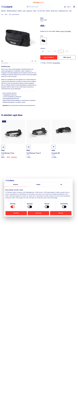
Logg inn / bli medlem (65, 31)
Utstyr (6, 14)
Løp (24, 11)
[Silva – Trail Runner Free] (13, 139)
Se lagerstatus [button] (56, 63)
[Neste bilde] (35, 61)
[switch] (30, 207)
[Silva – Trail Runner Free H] (38, 139)
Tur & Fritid (41, 11)
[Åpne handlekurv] (74, 6)
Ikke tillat (16, 213)
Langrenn (29, 11)
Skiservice (54, 11)
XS (42, 51)
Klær (34, 11)
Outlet (48, 11)
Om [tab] (61, 184)
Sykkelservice (63, 11)
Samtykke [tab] (15, 184)
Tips (70, 11)
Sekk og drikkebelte (14, 14)
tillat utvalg (38, 213)
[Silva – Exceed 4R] (64, 139)
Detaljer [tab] (38, 184)
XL (66, 51)
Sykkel (20, 11)
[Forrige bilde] (32, 61)
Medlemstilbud (12, 11)
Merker (3, 11)
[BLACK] (43, 41)
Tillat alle (60, 213)
